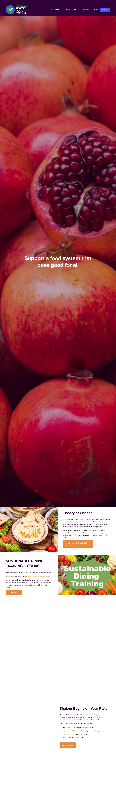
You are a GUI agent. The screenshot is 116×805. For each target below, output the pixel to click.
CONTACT (94, 10)
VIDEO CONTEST (83, 10)
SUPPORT (105, 10)
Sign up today (10, 576)
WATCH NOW (67, 745)
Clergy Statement (99, 715)
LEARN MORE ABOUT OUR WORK (76, 544)
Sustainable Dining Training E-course (36, 576)
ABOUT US (66, 10)
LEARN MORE (14, 592)
